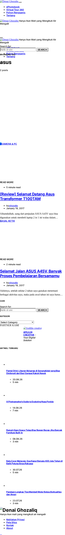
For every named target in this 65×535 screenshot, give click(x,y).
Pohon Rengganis (15, 12)
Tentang (10, 15)
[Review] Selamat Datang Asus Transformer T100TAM (27, 196)
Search (42, 49)
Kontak (10, 525)
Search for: (5, 46)
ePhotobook (13, 6)
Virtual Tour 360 (15, 9)
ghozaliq (13, 205)
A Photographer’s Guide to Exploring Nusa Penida (29, 401)
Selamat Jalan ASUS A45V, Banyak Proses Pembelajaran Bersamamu (31, 273)
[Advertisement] (32, 108)
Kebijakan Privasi (15, 519)
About (9, 528)
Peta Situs (11, 522)
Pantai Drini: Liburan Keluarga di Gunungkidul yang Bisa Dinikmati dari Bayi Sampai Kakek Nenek (33, 372)
